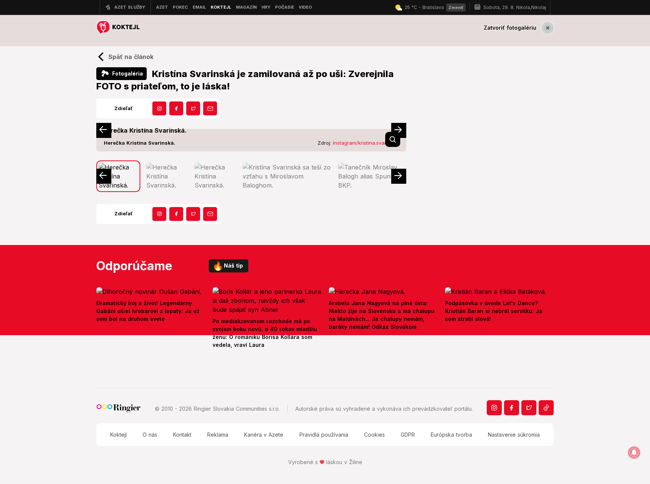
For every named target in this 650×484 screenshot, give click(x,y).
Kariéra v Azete (263, 434)
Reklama (217, 434)
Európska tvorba (451, 434)
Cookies (374, 434)
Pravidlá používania (323, 434)
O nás (150, 434)
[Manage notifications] (634, 452)
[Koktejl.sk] (118, 27)
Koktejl (118, 434)
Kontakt (182, 434)
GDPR (408, 434)
